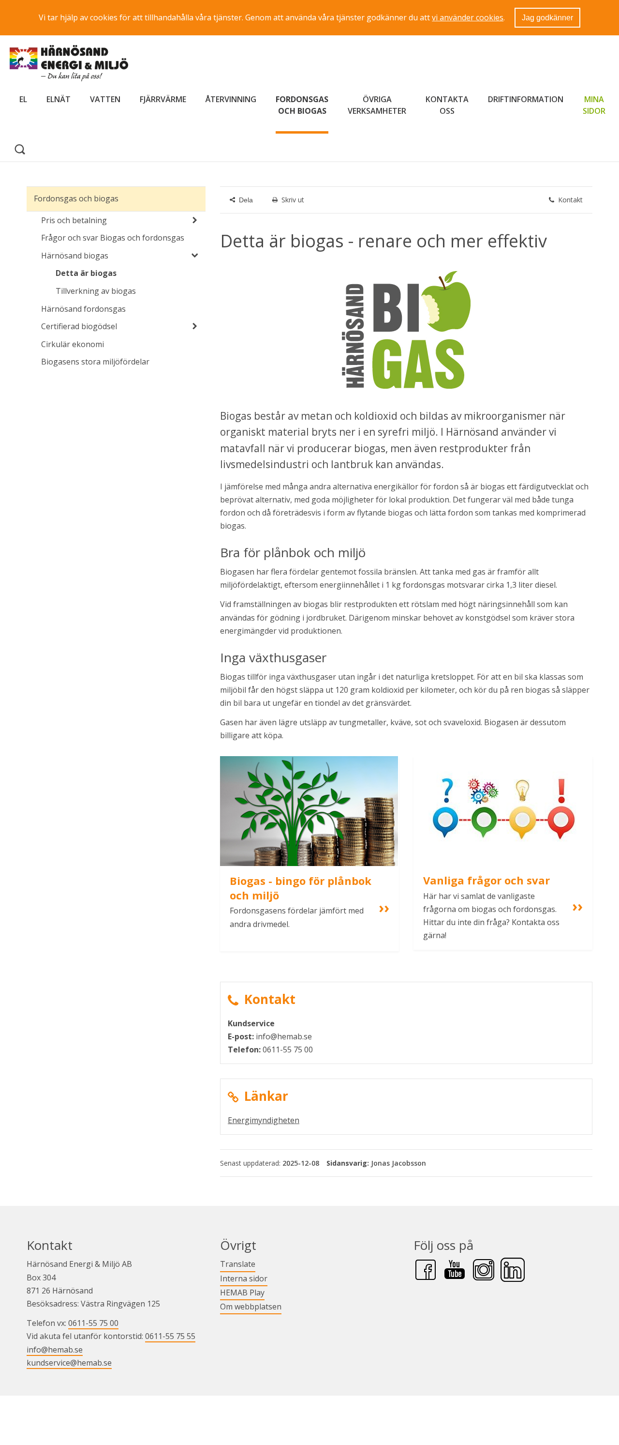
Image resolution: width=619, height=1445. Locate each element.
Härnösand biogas (74, 255)
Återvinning (231, 99)
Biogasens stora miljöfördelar (95, 361)
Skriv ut (292, 199)
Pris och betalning (74, 220)
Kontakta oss (447, 105)
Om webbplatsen (250, 1306)
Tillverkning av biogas (96, 291)
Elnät (58, 99)
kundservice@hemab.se (69, 1362)
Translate (237, 1263)
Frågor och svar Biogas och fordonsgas (112, 237)
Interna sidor (243, 1278)
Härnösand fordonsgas (83, 309)
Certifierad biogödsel (79, 326)
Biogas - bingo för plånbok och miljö (302, 887)
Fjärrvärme (163, 99)
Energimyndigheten (263, 1120)
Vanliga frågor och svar (486, 880)
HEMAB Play (242, 1292)
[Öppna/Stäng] (195, 220)
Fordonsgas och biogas (302, 105)
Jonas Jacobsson (398, 1163)
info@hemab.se (55, 1349)
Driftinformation (525, 99)
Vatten (105, 99)
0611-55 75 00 (93, 1323)
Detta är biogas (86, 273)
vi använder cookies (467, 17)
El (23, 99)
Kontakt (570, 199)
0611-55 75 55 (170, 1336)
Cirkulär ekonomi (72, 344)
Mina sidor (594, 105)
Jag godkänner (547, 18)
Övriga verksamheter (377, 105)
